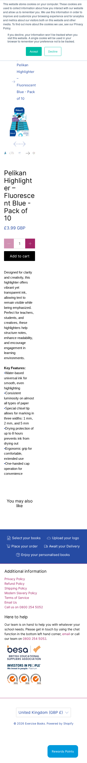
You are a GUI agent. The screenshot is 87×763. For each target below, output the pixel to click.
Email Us (10, 602)
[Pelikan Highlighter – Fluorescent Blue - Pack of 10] (19, 122)
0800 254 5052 (34, 638)
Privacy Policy (14, 579)
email (66, 634)
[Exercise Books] (24, 667)
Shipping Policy (15, 588)
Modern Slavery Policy (20, 593)
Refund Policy (14, 583)
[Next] (22, 144)
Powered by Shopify (60, 723)
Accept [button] (34, 51)
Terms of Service (16, 598)
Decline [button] (53, 51)
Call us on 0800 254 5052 (23, 607)
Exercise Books (35, 723)
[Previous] (16, 144)
